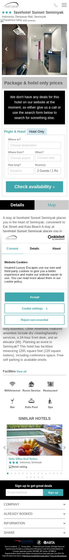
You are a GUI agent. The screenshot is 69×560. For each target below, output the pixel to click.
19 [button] (38, 477)
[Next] (64, 447)
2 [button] (11, 474)
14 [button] (57, 474)
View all (21, 371)
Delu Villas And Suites (23, 458)
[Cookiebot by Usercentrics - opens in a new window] (49, 237)
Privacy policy (26, 546)
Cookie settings (32, 308)
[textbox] (36, 145)
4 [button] (19, 474)
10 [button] (42, 474)
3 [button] (15, 474)
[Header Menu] (64, 5)
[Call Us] (56, 5)
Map (52, 204)
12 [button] (50, 474)
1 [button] (8, 474)
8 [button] (34, 474)
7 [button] (31, 474)
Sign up (53, 492)
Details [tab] (34, 248)
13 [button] (54, 474)
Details (17, 204)
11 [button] (46, 474)
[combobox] (34, 145)
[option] (34, 447)
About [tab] (56, 248)
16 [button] (27, 477)
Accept (34, 297)
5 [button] (23, 474)
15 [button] (61, 474)
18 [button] (34, 477)
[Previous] (5, 447)
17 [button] (31, 477)
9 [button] (38, 474)
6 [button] (27, 474)
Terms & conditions (11, 546)
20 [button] (42, 477)
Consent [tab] (12, 248)
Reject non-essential (34, 319)
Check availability (33, 186)
